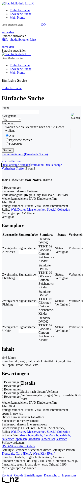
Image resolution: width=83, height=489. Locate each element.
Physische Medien (20, 140)
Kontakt (7, 475)
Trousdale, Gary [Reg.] (16, 453)
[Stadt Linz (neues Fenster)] (10, 482)
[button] (76, 116)
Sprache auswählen (14, 36)
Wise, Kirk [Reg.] (44, 453)
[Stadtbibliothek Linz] (16, 3)
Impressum (69, 475)
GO (43, 24)
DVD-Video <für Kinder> (18, 446)
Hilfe (5, 39)
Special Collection (58, 209)
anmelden (8, 32)
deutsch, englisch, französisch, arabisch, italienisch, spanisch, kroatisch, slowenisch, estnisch (36, 437)
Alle (12, 136)
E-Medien (15, 144)
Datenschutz (52, 475)
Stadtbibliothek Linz (23, 39)
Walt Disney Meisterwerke (28, 209)
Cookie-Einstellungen (28, 475)
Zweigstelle (9, 116)
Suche (5, 108)
